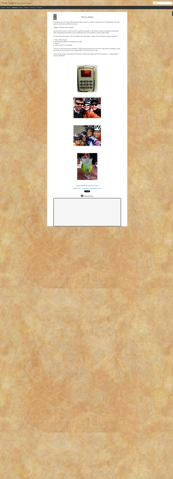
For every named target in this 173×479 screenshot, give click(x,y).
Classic (3, 7)
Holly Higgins (94, 185)
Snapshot (32, 7)
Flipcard (8, 7)
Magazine (15, 7)
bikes (79, 188)
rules (100, 188)
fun (82, 188)
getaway (86, 188)
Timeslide (39, 7)
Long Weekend (93, 188)
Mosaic (21, 7)
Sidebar (26, 7)
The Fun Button (87, 17)
